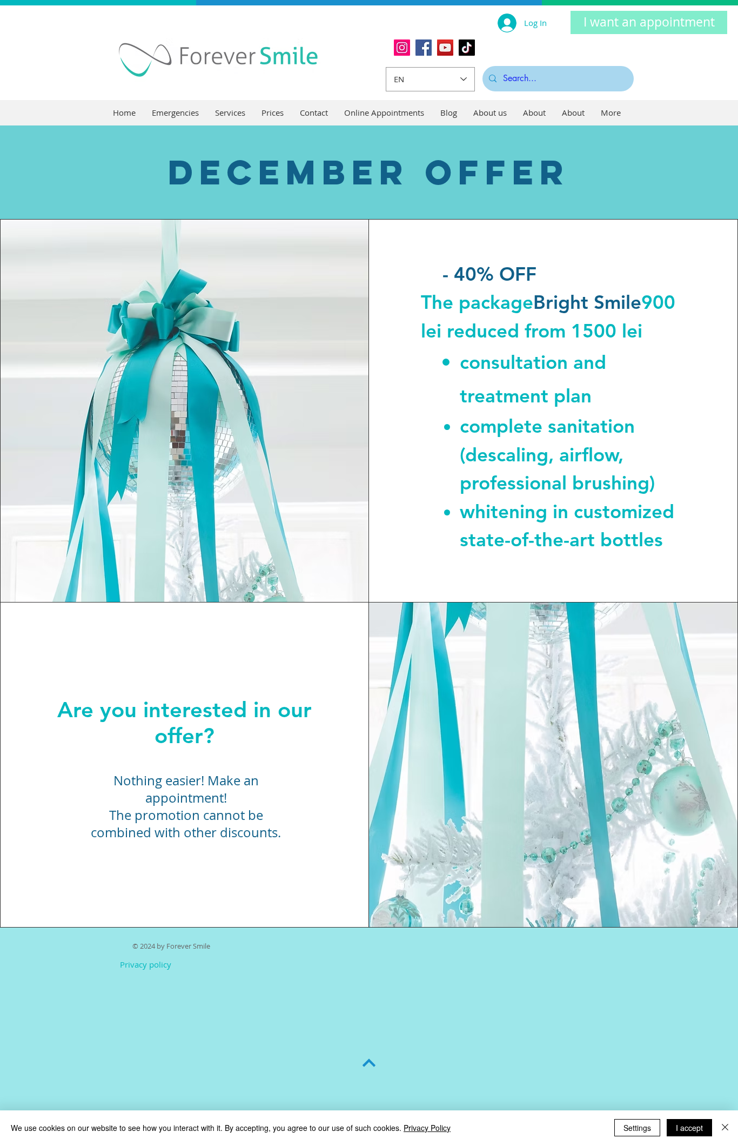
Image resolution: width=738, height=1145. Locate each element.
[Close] (725, 1127)
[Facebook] (423, 47)
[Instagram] (402, 47)
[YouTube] (445, 47)
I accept (689, 1127)
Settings (637, 1127)
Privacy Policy (427, 1127)
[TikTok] (467, 47)
